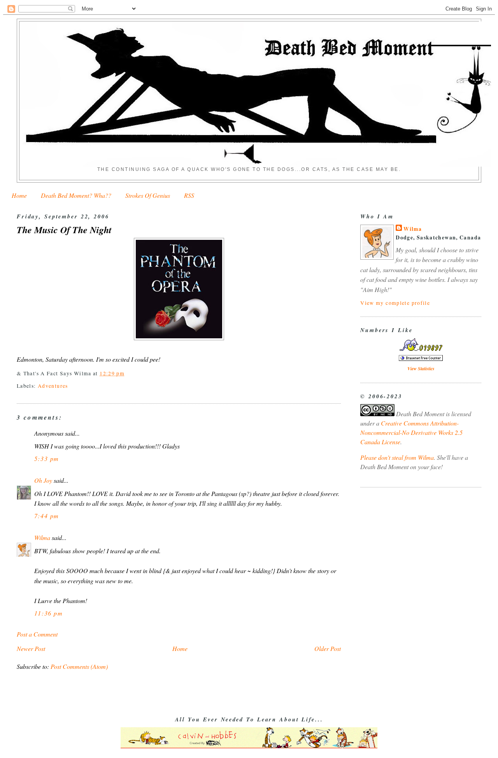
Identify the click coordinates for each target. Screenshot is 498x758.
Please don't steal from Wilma (397, 457)
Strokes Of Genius (147, 195)
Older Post (327, 648)
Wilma (42, 537)
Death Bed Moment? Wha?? (76, 195)
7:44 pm (46, 516)
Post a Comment (37, 634)
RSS (189, 195)
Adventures (53, 385)
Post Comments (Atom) (79, 666)
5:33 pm (46, 458)
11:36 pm (48, 613)
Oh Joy (43, 480)
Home (19, 195)
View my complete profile (395, 302)
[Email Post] (127, 373)
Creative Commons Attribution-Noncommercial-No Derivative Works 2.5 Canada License (411, 432)
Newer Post (31, 648)
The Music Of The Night (64, 229)
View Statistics (421, 368)
